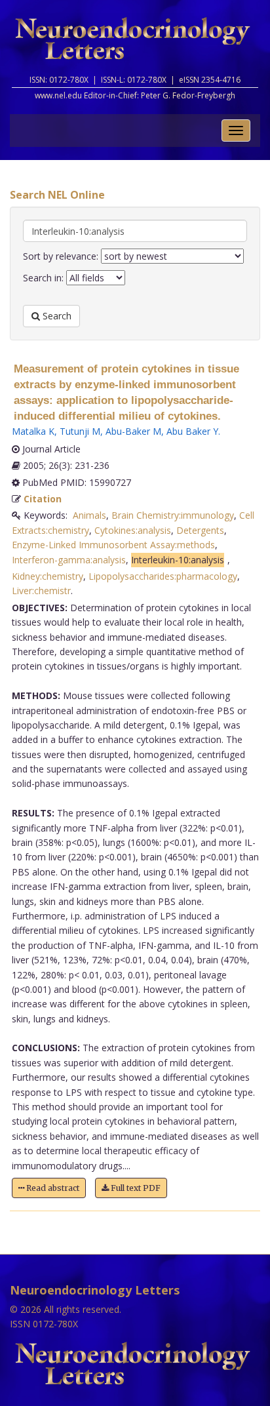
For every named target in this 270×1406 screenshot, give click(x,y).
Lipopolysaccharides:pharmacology (162, 576)
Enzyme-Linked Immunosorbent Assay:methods (113, 544)
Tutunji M (80, 431)
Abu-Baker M (133, 431)
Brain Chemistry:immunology (172, 515)
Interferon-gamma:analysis (69, 559)
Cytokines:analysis (132, 530)
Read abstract (51, 1188)
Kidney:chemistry (47, 576)
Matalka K (33, 431)
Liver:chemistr (41, 590)
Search (55, 316)
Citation (43, 498)
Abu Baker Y (192, 431)
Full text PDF (135, 1188)
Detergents (200, 530)
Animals (89, 515)
